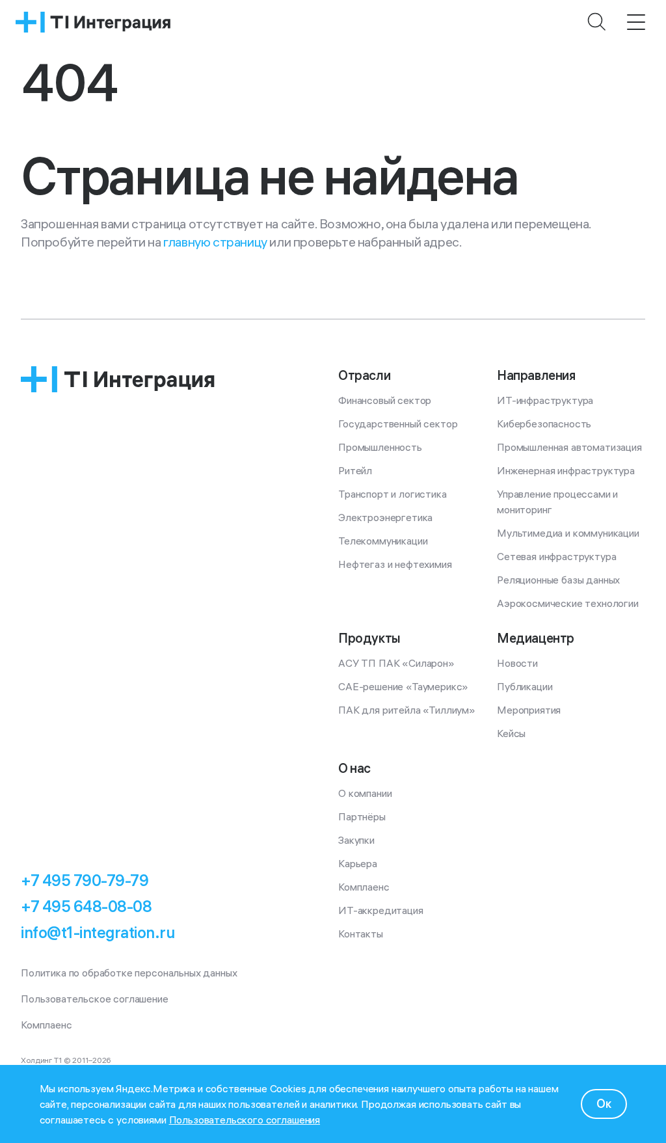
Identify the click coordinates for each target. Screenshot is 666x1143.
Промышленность (380, 446)
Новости (517, 662)
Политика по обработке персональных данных (129, 972)
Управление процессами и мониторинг (558, 501)
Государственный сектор (397, 423)
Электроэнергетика (385, 517)
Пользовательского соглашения (245, 1119)
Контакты (360, 933)
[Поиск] (597, 22)
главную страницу (215, 242)
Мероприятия (529, 709)
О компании (365, 793)
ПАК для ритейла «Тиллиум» (406, 709)
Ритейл (355, 470)
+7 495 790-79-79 (84, 880)
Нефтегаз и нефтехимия (395, 564)
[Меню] (636, 22)
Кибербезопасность (544, 423)
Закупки (356, 839)
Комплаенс (364, 886)
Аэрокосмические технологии (568, 603)
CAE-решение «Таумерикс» (403, 686)
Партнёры (362, 816)
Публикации (524, 686)
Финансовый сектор (384, 400)
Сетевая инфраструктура (556, 556)
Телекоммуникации (382, 540)
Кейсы (511, 733)
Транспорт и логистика (392, 493)
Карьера (357, 863)
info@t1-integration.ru (97, 932)
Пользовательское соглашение (94, 998)
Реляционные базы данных (558, 579)
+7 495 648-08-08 (86, 906)
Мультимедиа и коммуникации (568, 532)
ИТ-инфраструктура (545, 400)
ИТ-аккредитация (380, 910)
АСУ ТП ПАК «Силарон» (396, 662)
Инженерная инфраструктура (566, 470)
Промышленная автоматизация (569, 446)
